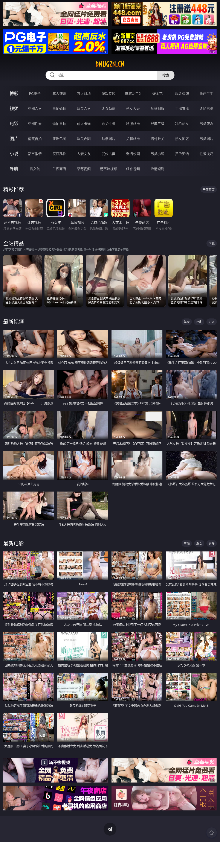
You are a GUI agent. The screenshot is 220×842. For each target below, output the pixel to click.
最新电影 (13, 543)
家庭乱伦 (59, 153)
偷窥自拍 (35, 138)
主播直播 (182, 108)
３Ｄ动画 (108, 108)
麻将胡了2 (133, 93)
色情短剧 (157, 168)
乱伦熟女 (182, 123)
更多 (212, 322)
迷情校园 (133, 153)
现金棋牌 (182, 93)
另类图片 (206, 138)
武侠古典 (108, 153)
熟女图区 (182, 138)
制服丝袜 (133, 123)
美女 (187, 322)
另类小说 (157, 153)
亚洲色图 (59, 138)
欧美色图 (84, 138)
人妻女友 (84, 153)
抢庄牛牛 (206, 93)
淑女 (199, 543)
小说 (14, 154)
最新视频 (13, 321)
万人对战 (84, 93)
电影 (14, 123)
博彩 (14, 93)
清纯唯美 (157, 138)
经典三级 (157, 123)
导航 (14, 169)
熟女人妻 (133, 108)
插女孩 (35, 168)
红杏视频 (133, 168)
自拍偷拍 (59, 108)
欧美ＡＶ (84, 108)
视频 (14, 108)
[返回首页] (211, 832)
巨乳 (199, 322)
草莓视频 (84, 168)
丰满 (187, 543)
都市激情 (35, 153)
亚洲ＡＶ (35, 108)
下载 (212, 243)
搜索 (165, 75)
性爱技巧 (206, 153)
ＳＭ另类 (206, 108)
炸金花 (157, 93)
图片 (14, 139)
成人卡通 (84, 123)
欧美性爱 (108, 123)
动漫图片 (108, 138)
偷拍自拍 (59, 123)
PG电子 (35, 93)
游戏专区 (108, 93)
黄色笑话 (182, 153)
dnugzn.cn (110, 64)
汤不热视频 (108, 168)
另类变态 (206, 123)
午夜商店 (59, 168)
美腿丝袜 (133, 138)
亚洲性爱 (35, 123)
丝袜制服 (157, 108)
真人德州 (59, 93)
